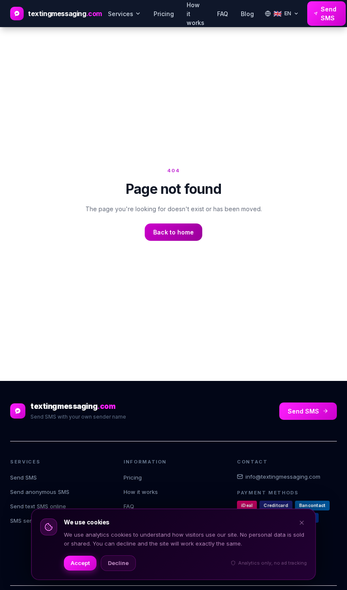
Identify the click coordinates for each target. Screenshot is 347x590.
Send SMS (328, 14)
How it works (141, 491)
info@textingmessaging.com (282, 476)
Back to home (173, 232)
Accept (80, 563)
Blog (247, 13)
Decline (118, 563)
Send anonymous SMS (39, 491)
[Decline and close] (302, 523)
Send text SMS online (38, 506)
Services (120, 13)
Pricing (164, 13)
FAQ (222, 13)
